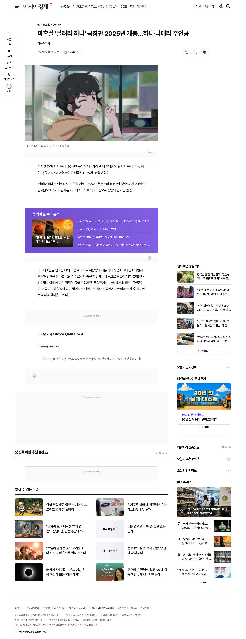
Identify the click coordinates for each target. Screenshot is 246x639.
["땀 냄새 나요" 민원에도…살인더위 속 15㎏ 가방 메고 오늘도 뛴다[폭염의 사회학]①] (222, 546)
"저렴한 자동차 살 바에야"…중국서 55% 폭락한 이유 (104, 237)
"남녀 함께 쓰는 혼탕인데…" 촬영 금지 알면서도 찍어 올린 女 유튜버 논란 (114, 244)
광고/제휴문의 (32, 607)
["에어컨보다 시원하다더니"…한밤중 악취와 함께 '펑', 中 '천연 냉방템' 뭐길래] (185, 344)
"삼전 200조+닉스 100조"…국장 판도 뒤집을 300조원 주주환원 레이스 (113, 221)
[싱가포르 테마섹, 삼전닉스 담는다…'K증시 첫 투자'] (110, 515)
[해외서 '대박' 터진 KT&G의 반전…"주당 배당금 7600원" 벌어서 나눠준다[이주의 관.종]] (222, 577)
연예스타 (57, 24)
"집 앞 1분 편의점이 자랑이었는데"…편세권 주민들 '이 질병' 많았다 (213, 324)
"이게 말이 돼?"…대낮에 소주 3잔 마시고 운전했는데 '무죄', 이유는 (213, 308)
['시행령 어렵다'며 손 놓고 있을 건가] (110, 537)
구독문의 (72, 607)
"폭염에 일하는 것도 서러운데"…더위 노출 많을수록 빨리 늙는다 (66, 550)
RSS (93, 607)
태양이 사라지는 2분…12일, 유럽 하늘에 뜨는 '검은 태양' (65, 572)
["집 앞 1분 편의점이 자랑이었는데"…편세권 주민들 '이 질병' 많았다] (185, 328)
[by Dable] (162, 453)
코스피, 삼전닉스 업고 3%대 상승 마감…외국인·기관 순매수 (147, 572)
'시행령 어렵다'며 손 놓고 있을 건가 (146, 528)
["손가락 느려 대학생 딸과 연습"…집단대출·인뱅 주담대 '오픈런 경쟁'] (29, 537)
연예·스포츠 (43, 24)
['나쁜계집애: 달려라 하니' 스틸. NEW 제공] (91, 102)
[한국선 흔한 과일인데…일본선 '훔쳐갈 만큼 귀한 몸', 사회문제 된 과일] (185, 281)
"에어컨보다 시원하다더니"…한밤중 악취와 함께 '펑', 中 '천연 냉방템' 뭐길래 (214, 339)
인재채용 (47, 607)
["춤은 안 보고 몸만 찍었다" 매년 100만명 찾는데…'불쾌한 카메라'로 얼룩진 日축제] (185, 297)
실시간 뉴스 (65, 6)
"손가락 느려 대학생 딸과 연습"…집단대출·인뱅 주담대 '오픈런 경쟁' (66, 529)
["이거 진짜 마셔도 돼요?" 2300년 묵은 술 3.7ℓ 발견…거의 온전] (222, 531)
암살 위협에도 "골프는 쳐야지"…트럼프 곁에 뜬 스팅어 (66, 507)
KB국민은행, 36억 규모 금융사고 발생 (96, 229)
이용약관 (122, 607)
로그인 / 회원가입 (204, 6)
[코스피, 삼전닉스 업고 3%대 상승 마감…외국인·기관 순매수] (110, 580)
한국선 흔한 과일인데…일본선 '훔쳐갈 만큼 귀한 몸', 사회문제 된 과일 (214, 277)
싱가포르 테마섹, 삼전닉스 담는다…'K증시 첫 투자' (147, 507)
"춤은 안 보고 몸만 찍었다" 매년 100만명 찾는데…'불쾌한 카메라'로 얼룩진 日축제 (214, 292)
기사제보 (83, 607)
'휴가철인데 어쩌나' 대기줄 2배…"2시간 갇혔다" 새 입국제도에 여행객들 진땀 (196, 559)
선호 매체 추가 (74, 52)
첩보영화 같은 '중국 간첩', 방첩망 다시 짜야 (146, 550)
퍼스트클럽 (59, 607)
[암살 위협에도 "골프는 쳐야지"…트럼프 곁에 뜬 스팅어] (29, 515)
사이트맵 (145, 607)
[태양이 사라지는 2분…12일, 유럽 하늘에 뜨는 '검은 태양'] (29, 580)
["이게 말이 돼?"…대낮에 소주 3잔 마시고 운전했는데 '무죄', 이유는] (185, 313)
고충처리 (133, 607)
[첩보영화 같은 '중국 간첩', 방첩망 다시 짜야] (110, 559)
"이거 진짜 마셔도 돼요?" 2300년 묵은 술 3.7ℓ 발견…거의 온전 (195, 528)
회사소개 (19, 607)
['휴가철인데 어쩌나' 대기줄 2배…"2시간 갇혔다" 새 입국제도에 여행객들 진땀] (222, 562)
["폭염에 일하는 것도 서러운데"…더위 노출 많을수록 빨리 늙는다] (29, 559)
